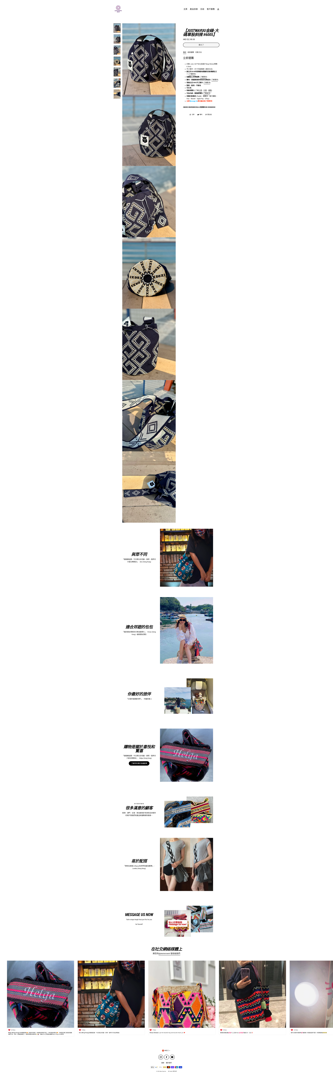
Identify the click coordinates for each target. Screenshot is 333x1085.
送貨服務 (191, 52)
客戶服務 (211, 9)
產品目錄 (194, 9)
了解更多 (203, 77)
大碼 (200, 90)
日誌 (202, 9)
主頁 (185, 9)
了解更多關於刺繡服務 (139, 763)
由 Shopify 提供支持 (172, 1071)
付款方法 (198, 52)
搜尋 (162, 1063)
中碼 (205, 90)
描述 (184, 52)
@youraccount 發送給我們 (169, 953)
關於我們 (169, 1063)
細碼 (210, 90)
